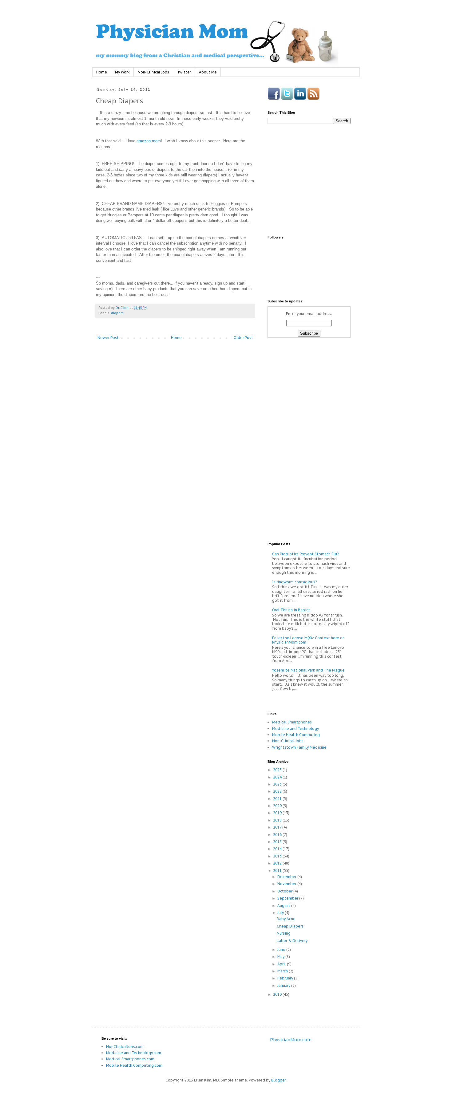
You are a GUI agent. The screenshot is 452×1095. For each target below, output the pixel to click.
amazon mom (149, 141)
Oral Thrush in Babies (291, 610)
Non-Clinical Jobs (153, 72)
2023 (278, 784)
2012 (278, 863)
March (283, 971)
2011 (278, 870)
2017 (277, 827)
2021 (278, 798)
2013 (278, 856)
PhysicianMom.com (290, 1039)
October (285, 891)
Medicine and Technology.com (133, 1052)
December (287, 876)
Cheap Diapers (290, 926)
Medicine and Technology (295, 728)
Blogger (278, 1080)
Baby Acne (286, 918)
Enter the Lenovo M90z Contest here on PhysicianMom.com (308, 640)
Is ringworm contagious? (294, 582)
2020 (278, 805)
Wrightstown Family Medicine (299, 747)
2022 (278, 791)
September (288, 898)
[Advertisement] (147, 396)
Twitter (184, 72)
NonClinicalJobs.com (125, 1046)
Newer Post (108, 337)
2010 (278, 994)
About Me (208, 72)
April (282, 964)
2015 (278, 841)
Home (101, 72)
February (285, 978)
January (284, 985)
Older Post (243, 337)
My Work (122, 72)
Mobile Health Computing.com (134, 1065)
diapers (117, 313)
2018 (278, 820)
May (281, 956)
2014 (278, 848)
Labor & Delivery (292, 940)
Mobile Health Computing (296, 734)
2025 (278, 769)
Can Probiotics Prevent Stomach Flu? (305, 554)
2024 (278, 777)
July (281, 912)
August (284, 905)
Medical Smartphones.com (130, 1059)
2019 (278, 812)
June (281, 949)
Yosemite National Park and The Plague (308, 670)
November (287, 883)
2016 (278, 834)
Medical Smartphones (292, 722)
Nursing (284, 933)
